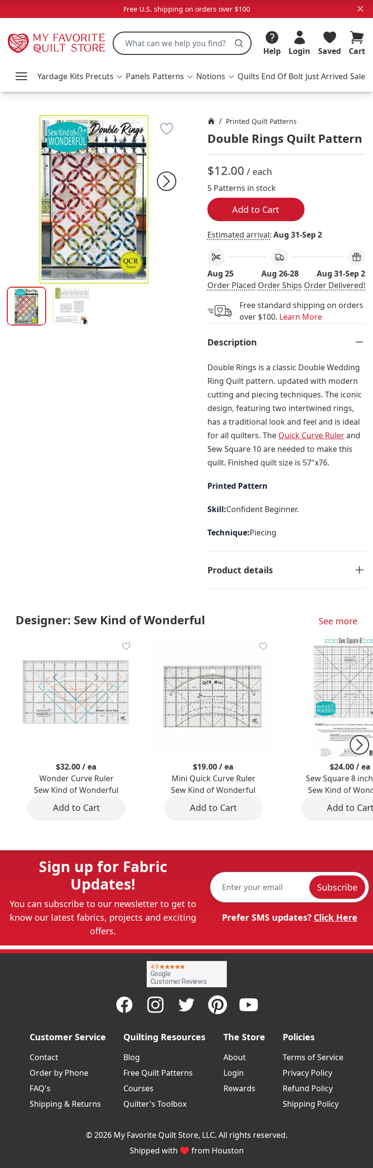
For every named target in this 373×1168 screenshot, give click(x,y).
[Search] (239, 43)
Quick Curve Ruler (311, 435)
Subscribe (337, 887)
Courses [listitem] (138, 1088)
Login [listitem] (233, 1072)
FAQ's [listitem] (40, 1088)
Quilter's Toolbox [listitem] (154, 1104)
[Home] (211, 121)
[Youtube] (248, 1004)
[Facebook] (124, 1004)
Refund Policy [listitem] (308, 1088)
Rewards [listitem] (239, 1088)
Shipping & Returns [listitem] (65, 1104)
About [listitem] (234, 1057)
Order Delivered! (334, 285)
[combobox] (182, 43)
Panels (138, 76)
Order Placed (231, 285)
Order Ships (280, 285)
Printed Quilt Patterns (261, 121)
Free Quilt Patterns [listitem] (158, 1072)
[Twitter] (186, 1004)
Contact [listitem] (44, 1057)
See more (338, 621)
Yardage (52, 76)
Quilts (248, 76)
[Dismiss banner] (360, 9)
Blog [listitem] (131, 1057)
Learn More (300, 316)
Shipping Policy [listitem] (311, 1104)
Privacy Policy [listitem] (307, 1072)
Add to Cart (255, 209)
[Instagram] (155, 1004)
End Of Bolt (282, 76)
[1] (71, 306)
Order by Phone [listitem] (59, 1072)
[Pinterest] (217, 1004)
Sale (357, 76)
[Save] (166, 128)
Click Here (335, 917)
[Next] (166, 181)
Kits (77, 76)
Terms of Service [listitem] (313, 1057)
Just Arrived (326, 76)
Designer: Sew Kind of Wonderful (110, 620)
